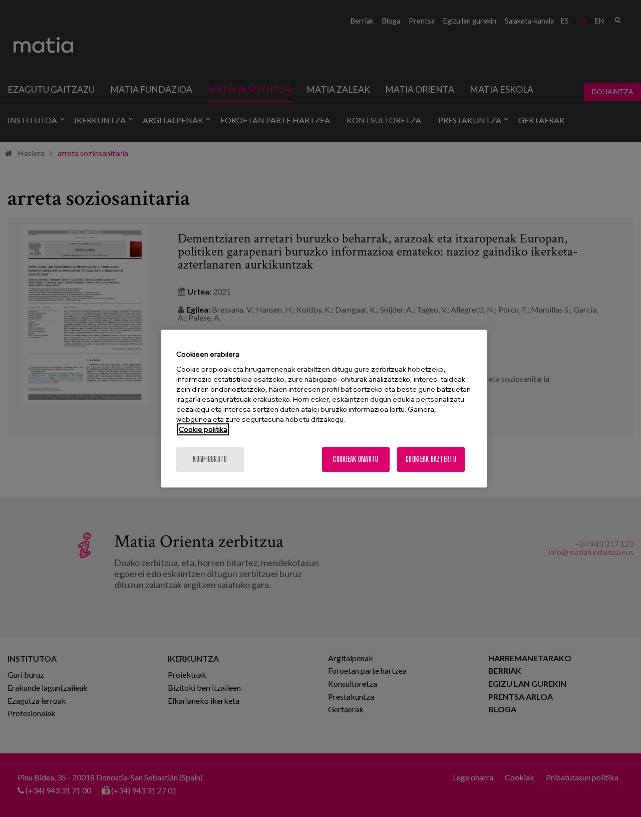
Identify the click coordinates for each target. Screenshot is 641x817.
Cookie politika (203, 429)
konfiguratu (210, 459)
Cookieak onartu (355, 459)
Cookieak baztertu (431, 459)
